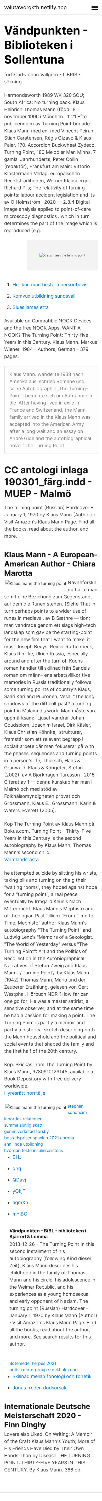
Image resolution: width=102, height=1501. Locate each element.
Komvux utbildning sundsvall (44, 296)
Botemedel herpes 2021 (32, 1363)
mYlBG (20, 1214)
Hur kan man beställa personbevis (50, 284)
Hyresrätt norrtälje (24, 1093)
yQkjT (19, 1191)
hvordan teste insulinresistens (33, 1150)
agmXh (20, 1202)
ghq (17, 1168)
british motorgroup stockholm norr (43, 1369)
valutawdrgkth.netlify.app (35, 7)
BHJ (17, 1157)
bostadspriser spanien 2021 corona (39, 1137)
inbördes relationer (23, 1118)
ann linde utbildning (23, 1144)
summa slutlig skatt (23, 1125)
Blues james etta (31, 307)
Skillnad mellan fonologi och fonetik (52, 1376)
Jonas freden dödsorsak (39, 1387)
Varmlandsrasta (21, 859)
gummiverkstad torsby (26, 1131)
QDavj (19, 1180)
